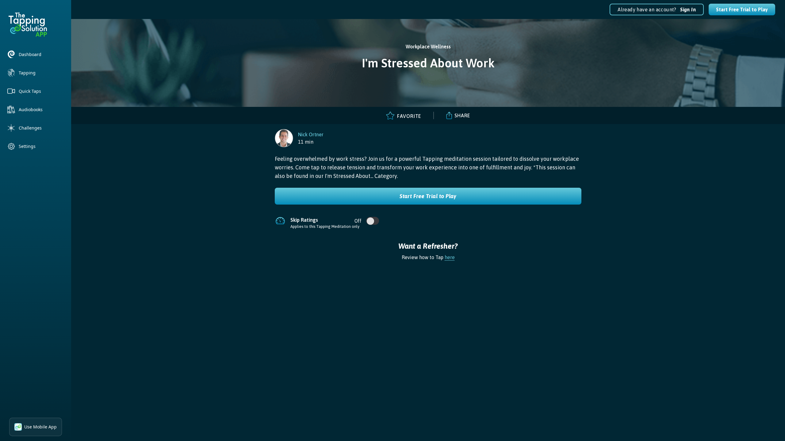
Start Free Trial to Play (742, 9)
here (450, 257)
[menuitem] (35, 54)
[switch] (370, 221)
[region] (299, 138)
